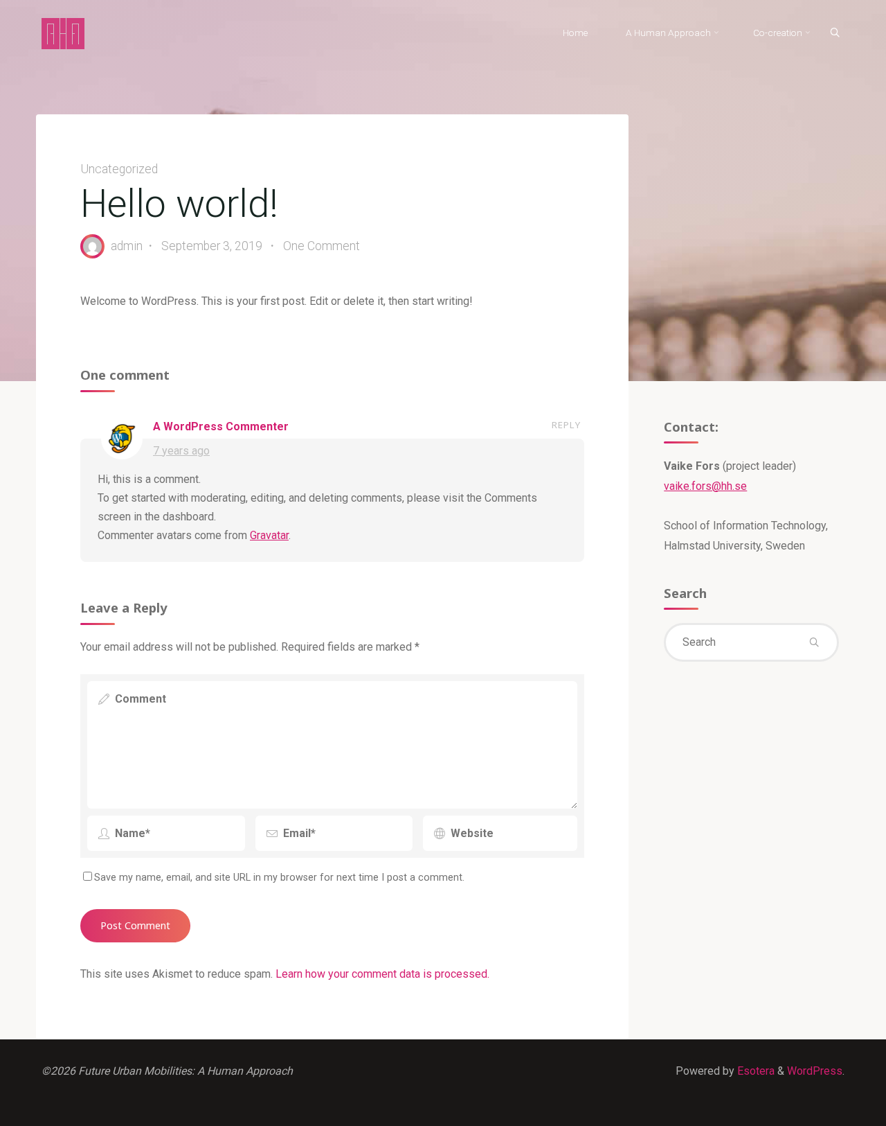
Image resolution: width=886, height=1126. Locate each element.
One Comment (321, 246)
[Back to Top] (832, 1107)
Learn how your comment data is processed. (382, 973)
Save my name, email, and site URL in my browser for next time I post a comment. (279, 877)
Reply (566, 425)
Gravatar (269, 535)
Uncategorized (119, 169)
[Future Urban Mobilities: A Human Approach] (63, 32)
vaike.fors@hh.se (705, 486)
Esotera (754, 1070)
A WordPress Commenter (221, 426)
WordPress (814, 1070)
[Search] (835, 33)
